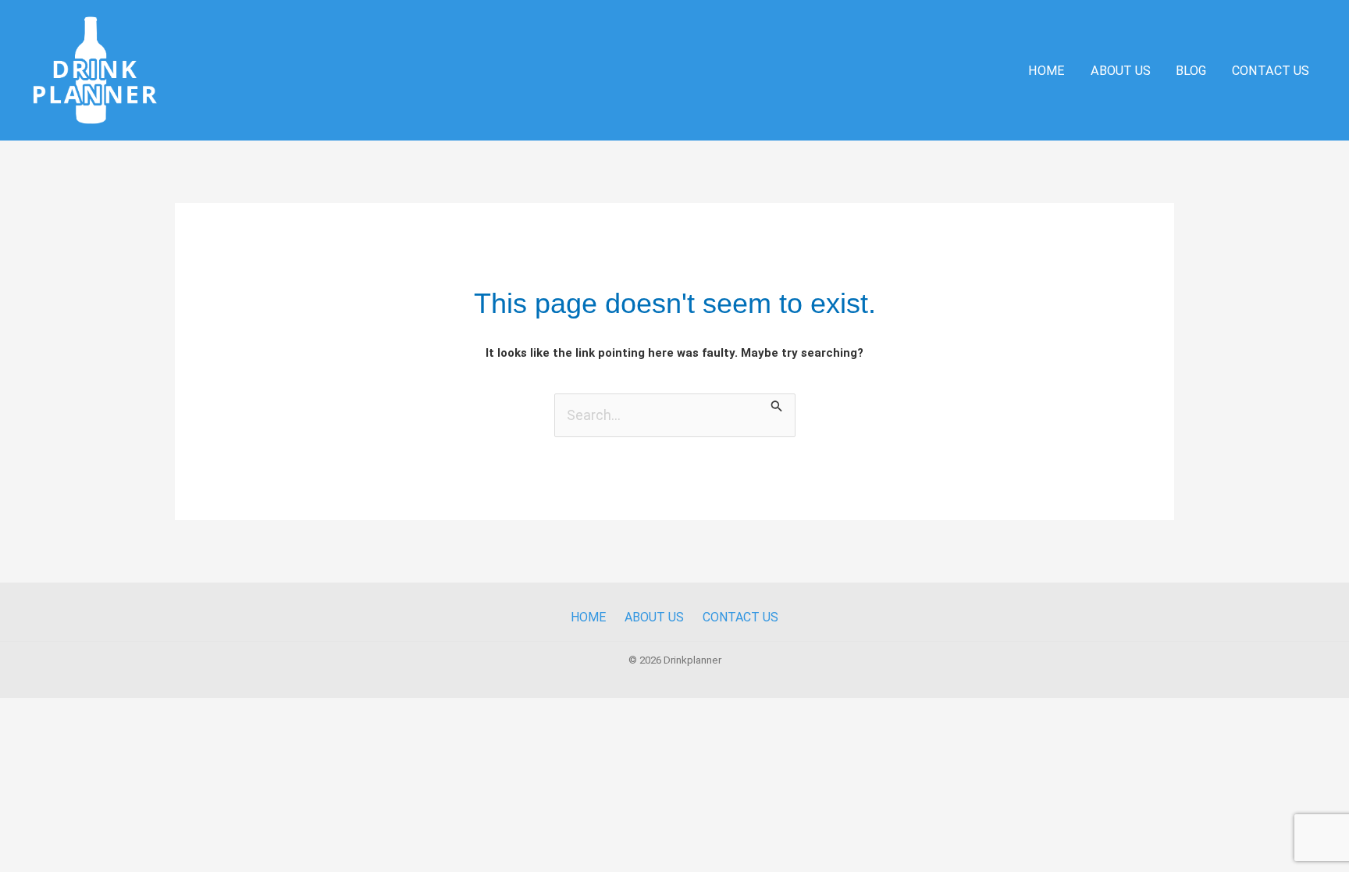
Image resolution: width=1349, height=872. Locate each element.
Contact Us (1270, 70)
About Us (1121, 70)
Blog (1191, 70)
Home (1046, 70)
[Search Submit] (777, 403)
